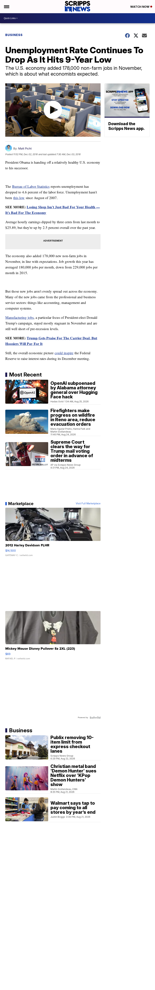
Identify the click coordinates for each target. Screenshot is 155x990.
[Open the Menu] (6, 6)
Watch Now (140, 6)
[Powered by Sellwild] (95, 717)
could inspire (64, 352)
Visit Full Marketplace (88, 503)
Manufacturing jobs (19, 317)
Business (14, 35)
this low (19, 197)
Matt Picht (25, 148)
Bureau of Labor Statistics (31, 186)
